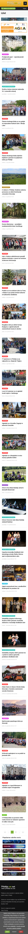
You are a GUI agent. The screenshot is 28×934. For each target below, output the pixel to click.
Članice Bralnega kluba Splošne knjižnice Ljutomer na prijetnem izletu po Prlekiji (12, 158)
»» (23, 832)
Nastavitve (14, 931)
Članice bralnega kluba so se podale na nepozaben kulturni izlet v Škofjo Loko (13, 123)
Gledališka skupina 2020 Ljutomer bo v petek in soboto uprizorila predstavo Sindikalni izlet (14, 655)
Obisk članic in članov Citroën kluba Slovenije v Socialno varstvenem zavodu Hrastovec (13, 689)
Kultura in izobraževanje (9, 86)
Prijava (24, 8)
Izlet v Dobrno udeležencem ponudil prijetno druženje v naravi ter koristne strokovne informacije (14, 258)
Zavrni (21, 931)
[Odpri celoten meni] (25, 3)
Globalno (5, 583)
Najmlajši (5, 485)
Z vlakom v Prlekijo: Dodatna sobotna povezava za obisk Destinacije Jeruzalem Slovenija (14, 192)
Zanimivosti (5, 54)
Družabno (5, 118)
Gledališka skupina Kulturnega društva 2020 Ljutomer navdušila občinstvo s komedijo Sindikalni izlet (13, 620)
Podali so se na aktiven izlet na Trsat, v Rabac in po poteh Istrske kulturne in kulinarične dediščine (14, 292)
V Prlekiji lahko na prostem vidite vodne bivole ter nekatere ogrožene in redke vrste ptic (13, 820)
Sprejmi (7, 931)
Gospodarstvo (6, 187)
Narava (4, 815)
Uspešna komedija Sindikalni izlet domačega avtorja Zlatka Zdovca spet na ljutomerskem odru (12, 554)
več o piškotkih (11, 926)
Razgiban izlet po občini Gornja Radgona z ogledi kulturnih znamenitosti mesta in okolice (12, 327)
